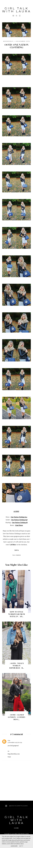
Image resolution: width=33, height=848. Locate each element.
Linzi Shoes (19, 525)
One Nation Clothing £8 (19, 523)
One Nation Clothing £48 (19, 520)
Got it (21, 846)
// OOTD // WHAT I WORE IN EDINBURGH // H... (16, 666)
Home (16, 828)
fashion (18, 555)
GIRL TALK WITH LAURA (16, 10)
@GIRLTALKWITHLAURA (18, 805)
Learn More (14, 846)
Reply (9, 757)
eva (9, 740)
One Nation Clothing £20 (19, 517)
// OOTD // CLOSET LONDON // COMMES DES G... (16, 717)
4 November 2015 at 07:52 (15, 742)
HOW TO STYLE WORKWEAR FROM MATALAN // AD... (16, 614)
